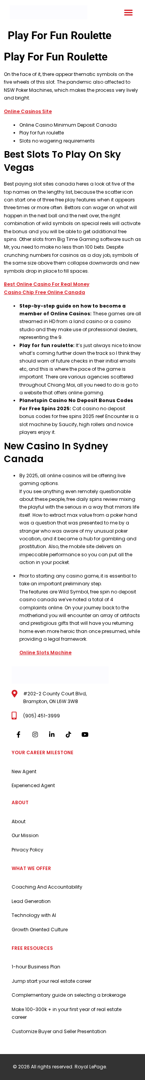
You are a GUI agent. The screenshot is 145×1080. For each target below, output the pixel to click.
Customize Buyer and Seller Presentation (59, 1031)
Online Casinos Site (28, 111)
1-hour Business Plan (36, 966)
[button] (128, 12)
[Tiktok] (68, 734)
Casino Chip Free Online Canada (44, 292)
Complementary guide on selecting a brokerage (69, 995)
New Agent (24, 771)
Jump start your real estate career (51, 981)
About (19, 821)
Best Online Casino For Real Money (46, 284)
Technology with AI (34, 915)
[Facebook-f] (18, 734)
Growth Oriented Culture (40, 929)
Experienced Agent (33, 785)
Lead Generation (31, 901)
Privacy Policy (27, 849)
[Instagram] (35, 734)
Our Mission (25, 835)
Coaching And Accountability (47, 887)
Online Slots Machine (45, 652)
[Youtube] (85, 734)
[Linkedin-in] (51, 734)
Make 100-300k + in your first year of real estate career (66, 1013)
